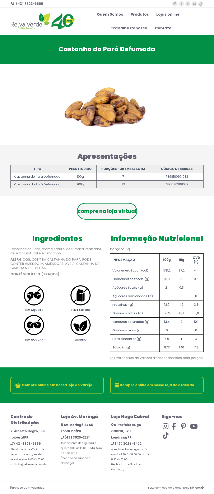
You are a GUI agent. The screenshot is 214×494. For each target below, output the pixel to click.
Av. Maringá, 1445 (78, 425)
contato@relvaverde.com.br (28, 464)
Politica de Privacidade (29, 488)
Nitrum (195, 488)
